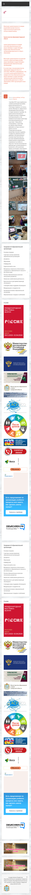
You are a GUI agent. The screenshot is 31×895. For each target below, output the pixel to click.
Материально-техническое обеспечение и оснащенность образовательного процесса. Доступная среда (15, 270)
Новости (15, 99)
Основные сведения (9, 252)
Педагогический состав (9, 266)
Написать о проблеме (15, 512)
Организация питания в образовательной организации (14, 291)
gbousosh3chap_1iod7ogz (19, 97)
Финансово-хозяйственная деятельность (14, 279)
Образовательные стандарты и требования (14, 294)
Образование (7, 261)
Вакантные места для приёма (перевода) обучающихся (14, 282)
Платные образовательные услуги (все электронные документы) (13, 275)
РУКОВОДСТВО (7, 264)
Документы (6, 259)
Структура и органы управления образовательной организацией (12, 255)
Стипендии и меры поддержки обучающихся (15, 285)
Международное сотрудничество (12, 288)
